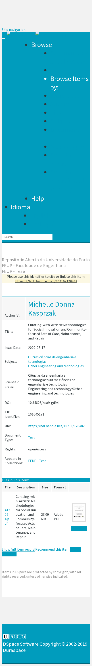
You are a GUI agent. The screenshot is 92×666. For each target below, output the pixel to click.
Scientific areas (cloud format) (67, 180)
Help (37, 198)
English (40, 215)
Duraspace (14, 650)
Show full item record (18, 549)
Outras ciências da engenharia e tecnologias (52, 359)
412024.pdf (7, 517)
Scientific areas (63, 159)
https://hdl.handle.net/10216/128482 (56, 426)
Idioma (20, 207)
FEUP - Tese (13, 271)
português (44, 224)
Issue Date (65, 95)
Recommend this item (52, 549)
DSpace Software (21, 644)
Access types (67, 146)
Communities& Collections (69, 57)
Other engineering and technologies (56, 366)
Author (59, 104)
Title (56, 112)
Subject (60, 121)
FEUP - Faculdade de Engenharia (34, 265)
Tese (31, 437)
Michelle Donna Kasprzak (51, 309)
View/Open (79, 528)
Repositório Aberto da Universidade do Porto (46, 260)
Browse (41, 44)
